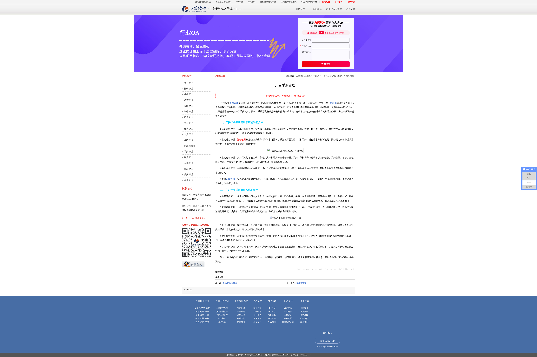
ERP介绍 (271, 308)
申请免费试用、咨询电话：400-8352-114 (285, 96)
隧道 (197, 318)
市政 (207, 312)
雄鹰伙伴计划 (288, 322)
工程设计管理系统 (288, 2)
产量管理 (188, 117)
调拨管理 (188, 174)
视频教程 (257, 318)
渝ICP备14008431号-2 (253, 355)
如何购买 (257, 315)
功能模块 (317, 9)
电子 (202, 312)
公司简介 (304, 308)
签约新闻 (304, 315)
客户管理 (188, 83)
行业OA (316, 76)
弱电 (207, 322)
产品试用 (272, 322)
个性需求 (288, 312)
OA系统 (239, 2)
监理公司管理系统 (203, 2)
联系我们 (257, 322)
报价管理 (188, 88)
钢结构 (202, 308)
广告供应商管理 (230, 283)
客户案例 (338, 2)
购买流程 (241, 315)
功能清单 (272, 315)
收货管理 (188, 134)
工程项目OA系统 (303, 76)
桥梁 (202, 318)
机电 (197, 312)
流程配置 (288, 318)
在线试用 (351, 2)
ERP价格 (271, 312)
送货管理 (188, 100)
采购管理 (233, 103)
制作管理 (188, 111)
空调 (197, 315)
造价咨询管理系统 (268, 2)
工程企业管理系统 (223, 2)
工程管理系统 (222, 308)
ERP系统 (251, 2)
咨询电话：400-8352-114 (301, 355)
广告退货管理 (300, 283)
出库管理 (188, 169)
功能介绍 (241, 308)
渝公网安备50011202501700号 (276, 355)
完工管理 (188, 123)
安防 (196, 308)
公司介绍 (350, 9)
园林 (208, 308)
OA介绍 (257, 312)
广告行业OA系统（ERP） (333, 76)
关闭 (353, 269)
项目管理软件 (222, 312)
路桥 (207, 318)
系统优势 (288, 308)
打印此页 (343, 269)
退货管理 (188, 157)
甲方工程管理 (222, 315)
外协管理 (188, 128)
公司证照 (304, 318)
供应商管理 (189, 146)
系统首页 (300, 9)
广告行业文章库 (334, 9)
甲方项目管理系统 (309, 2)
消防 (202, 322)
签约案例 (326, 2)
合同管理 (230, 179)
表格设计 (288, 315)
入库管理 (188, 163)
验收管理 (188, 140)
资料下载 (241, 318)
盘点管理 (188, 180)
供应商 (333, 103)
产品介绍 (241, 312)
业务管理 (188, 94)
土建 (207, 315)
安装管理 (188, 106)
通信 (197, 322)
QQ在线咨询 (193, 264)
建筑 (202, 315)
